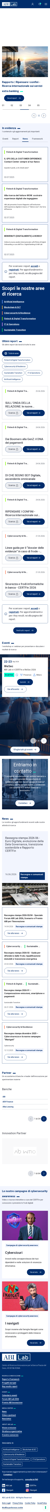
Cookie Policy (30, 1503)
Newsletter (6, 1419)
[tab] (5, 139)
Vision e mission (9, 1428)
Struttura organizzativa (12, 1431)
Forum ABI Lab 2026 (10, 1399)
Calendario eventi (9, 1395)
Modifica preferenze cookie (12, 1508)
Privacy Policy (18, 1503)
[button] (34, 115)
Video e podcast (9, 1415)
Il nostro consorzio (10, 1435)
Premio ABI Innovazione (12, 1403)
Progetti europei (9, 1383)
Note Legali (6, 1503)
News (4, 1412)
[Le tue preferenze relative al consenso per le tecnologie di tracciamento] (45, 1507)
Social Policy (42, 1503)
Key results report (9, 1386)
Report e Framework (10, 1379)
